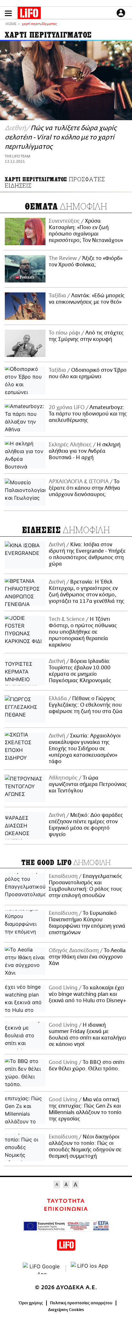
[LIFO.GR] (29, 14)
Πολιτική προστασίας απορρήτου (81, 1303)
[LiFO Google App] (42, 1268)
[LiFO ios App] (90, 1268)
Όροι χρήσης (31, 1303)
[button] (8, 13)
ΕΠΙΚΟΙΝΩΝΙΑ (66, 1209)
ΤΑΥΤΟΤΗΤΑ (66, 1201)
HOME (10, 24)
